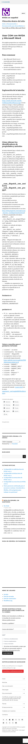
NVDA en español (10, 18)
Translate (15, 444)
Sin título (6, 506)
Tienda (4, 703)
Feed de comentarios (10, 598)
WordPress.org (8, 600)
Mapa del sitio (15, 730)
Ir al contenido (6, 2)
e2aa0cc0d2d (19, 387)
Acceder (6, 594)
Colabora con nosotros (8, 711)
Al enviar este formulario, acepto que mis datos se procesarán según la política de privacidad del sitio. (14, 648)
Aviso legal (21, 730)
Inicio (4, 24)
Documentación (11, 24)
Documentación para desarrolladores (13, 26)
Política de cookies (6, 730)
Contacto (5, 714)
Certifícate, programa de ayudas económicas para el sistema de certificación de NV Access (11, 698)
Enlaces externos (7, 707)
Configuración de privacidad (9, 731)
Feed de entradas (9, 596)
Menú (23, 13)
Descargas (5, 689)
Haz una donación (7, 686)
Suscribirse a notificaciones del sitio (12, 671)
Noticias (4, 682)
